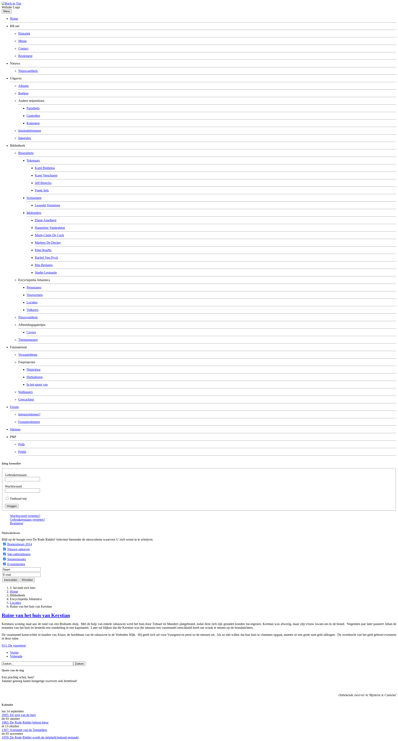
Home (14, 18)
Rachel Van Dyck (46, 257)
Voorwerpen (35, 295)
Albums (23, 86)
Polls (21, 444)
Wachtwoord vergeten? (25, 516)
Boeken (23, 93)
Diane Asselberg (45, 220)
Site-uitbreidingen (18, 554)
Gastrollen (33, 115)
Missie (22, 41)
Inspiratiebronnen (29, 130)
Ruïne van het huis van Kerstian (36, 615)
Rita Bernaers (44, 265)
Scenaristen (34, 198)
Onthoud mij (18, 498)
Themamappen (28, 339)
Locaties (32, 302)
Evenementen (16, 564)
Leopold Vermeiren (47, 205)
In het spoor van (37, 384)
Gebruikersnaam (16, 475)
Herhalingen (35, 377)
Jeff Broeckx (43, 183)
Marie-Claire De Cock (49, 235)
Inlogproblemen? (29, 414)
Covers (31, 332)
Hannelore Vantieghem (50, 227)
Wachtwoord (13, 486)
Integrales (24, 138)
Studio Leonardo (46, 272)
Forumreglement (29, 422)
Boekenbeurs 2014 (19, 544)
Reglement (25, 56)
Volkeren (32, 310)
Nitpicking (33, 369)
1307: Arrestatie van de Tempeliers (24, 730)
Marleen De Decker (48, 242)
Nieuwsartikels (28, 71)
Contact (23, 48)
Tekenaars (33, 160)
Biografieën (26, 153)
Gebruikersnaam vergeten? (27, 519)
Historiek (24, 33)
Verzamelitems (27, 354)
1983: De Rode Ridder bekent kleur (25, 722)
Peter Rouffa (43, 250)
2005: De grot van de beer (19, 715)
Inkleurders (34, 212)
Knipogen (33, 123)
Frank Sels (42, 190)
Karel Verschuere (46, 175)
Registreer (16, 523)
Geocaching (26, 399)
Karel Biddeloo (45, 168)
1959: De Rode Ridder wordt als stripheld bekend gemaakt (40, 737)
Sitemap (15, 429)
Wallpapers (25, 392)
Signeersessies (16, 559)
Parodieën (33, 108)
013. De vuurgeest (14, 645)
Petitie (22, 451)
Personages (34, 287)
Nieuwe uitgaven (18, 549)
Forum (14, 407)
